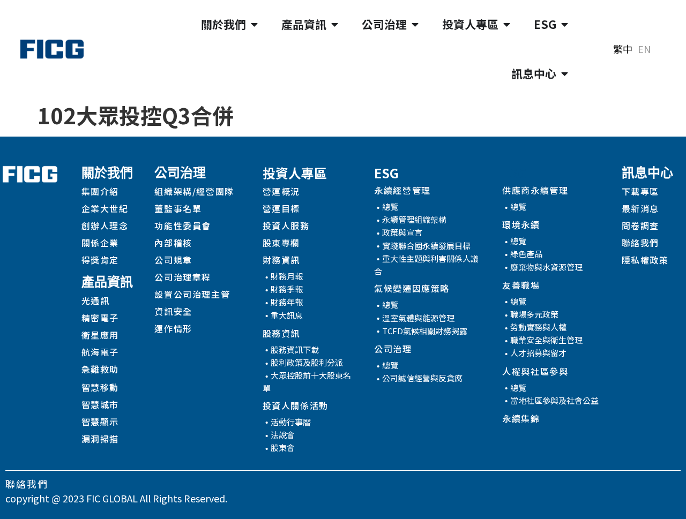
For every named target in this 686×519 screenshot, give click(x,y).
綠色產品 (526, 253)
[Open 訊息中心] (564, 73)
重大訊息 (287, 315)
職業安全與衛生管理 (546, 339)
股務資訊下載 (295, 349)
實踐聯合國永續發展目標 (426, 245)
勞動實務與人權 (538, 327)
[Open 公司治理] (415, 24)
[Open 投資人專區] (506, 24)
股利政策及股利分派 (307, 362)
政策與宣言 (402, 232)
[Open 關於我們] (254, 24)
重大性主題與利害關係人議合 (426, 265)
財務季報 (287, 289)
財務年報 (287, 301)
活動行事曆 (291, 421)
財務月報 (287, 276)
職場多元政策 (534, 314)
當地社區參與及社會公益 (554, 400)
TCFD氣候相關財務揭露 (424, 330)
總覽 (390, 206)
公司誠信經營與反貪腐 (422, 377)
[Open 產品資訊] (334, 24)
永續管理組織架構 (414, 219)
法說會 (283, 434)
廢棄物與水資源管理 (546, 267)
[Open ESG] (564, 24)
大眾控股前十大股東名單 (307, 382)
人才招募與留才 (538, 352)
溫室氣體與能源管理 (418, 318)
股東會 (283, 447)
